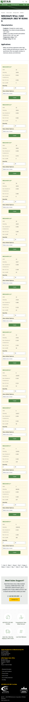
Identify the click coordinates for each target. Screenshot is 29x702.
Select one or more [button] (7, 93)
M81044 (21, 12)
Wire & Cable (4, 4)
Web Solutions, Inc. (5, 700)
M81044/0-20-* (7, 142)
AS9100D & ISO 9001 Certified (9, 684)
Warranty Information (6, 669)
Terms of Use (5, 675)
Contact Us (14, 599)
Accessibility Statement (7, 677)
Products (3, 12)
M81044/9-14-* (7, 256)
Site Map (4, 679)
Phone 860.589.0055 (5, 653)
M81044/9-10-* (7, 332)
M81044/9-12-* (7, 294)
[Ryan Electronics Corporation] (14, 2)
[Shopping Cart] (26, 1)
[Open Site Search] (23, 2)
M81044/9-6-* (7, 408)
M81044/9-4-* (7, 446)
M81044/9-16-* (7, 218)
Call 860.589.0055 (14, 596)
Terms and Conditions (7, 671)
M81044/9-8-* (7, 370)
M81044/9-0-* (7, 521)
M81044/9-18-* (7, 180)
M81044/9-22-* (7, 105)
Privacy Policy (5, 673)
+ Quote (14, 97)
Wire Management (15, 4)
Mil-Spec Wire (16, 12)
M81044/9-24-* (7, 67)
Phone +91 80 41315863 (6, 664)
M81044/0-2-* (7, 484)
